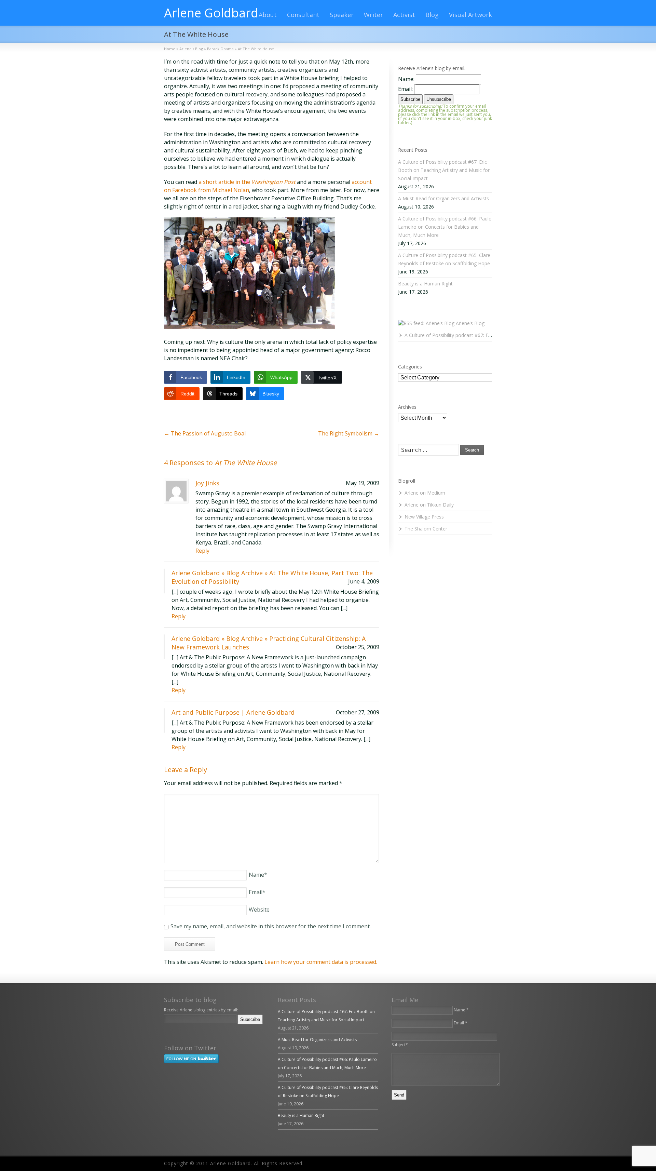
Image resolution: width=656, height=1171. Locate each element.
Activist (404, 15)
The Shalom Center (426, 528)
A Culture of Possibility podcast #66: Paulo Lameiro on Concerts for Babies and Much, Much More (445, 226)
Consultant (303, 15)
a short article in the (247, 182)
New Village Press (424, 516)
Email (257, 892)
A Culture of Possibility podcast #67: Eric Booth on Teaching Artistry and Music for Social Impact (444, 170)
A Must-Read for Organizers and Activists (443, 198)
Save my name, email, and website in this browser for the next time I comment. (270, 926)
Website (259, 909)
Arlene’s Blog (470, 323)
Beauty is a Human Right (425, 283)
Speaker (342, 15)
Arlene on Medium (425, 492)
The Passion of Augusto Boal (205, 433)
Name (258, 874)
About (268, 15)
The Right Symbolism (348, 433)
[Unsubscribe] (165, 1028)
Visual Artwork (470, 15)
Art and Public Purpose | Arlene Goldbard (233, 712)
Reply (202, 550)
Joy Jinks (207, 483)
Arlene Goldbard (211, 13)
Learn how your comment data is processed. (320, 962)
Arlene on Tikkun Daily (429, 504)
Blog (432, 15)
